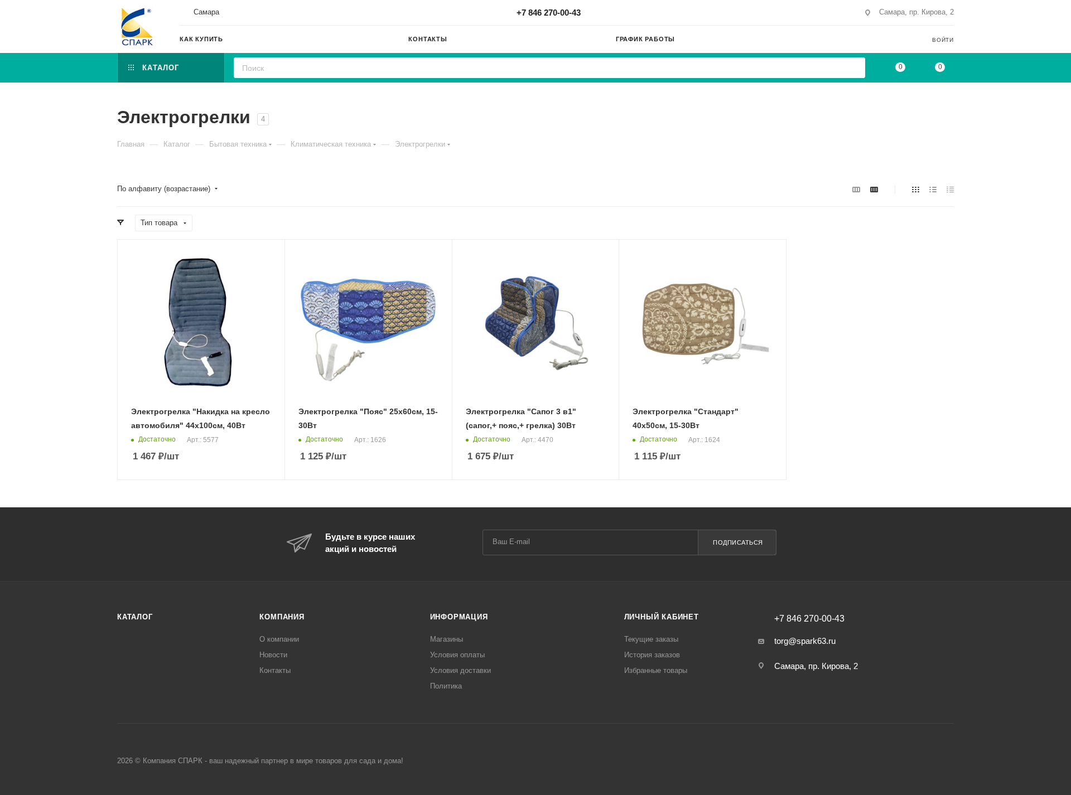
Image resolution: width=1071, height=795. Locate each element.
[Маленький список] (856, 189)
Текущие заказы (651, 639)
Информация (459, 617)
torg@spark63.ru (805, 641)
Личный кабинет (661, 617)
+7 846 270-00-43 (549, 12)
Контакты (275, 670)
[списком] (932, 189)
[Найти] (853, 67)
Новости (273, 655)
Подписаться (738, 542)
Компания (281, 617)
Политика (446, 686)
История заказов (652, 655)
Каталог (135, 617)
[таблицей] (950, 189)
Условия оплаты (457, 655)
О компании (279, 639)
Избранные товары (655, 670)
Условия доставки (460, 670)
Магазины (446, 639)
